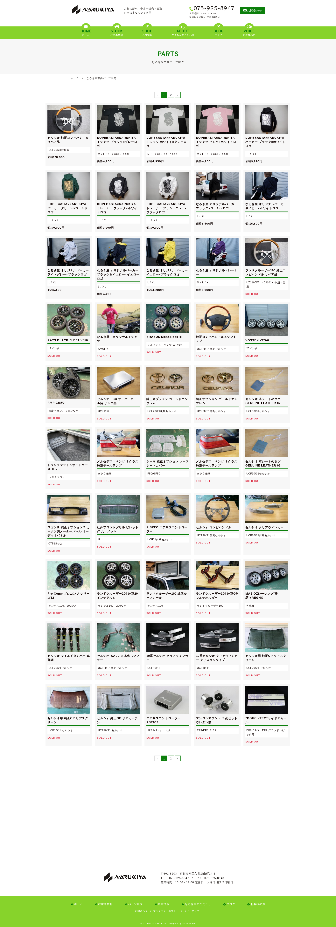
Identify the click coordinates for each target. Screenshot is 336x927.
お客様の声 (258, 904)
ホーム (75, 78)
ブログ (231, 904)
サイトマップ (191, 911)
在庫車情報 (105, 904)
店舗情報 (164, 904)
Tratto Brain (188, 923)
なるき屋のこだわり (198, 904)
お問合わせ (141, 911)
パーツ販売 (135, 904)
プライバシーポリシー (165, 911)
